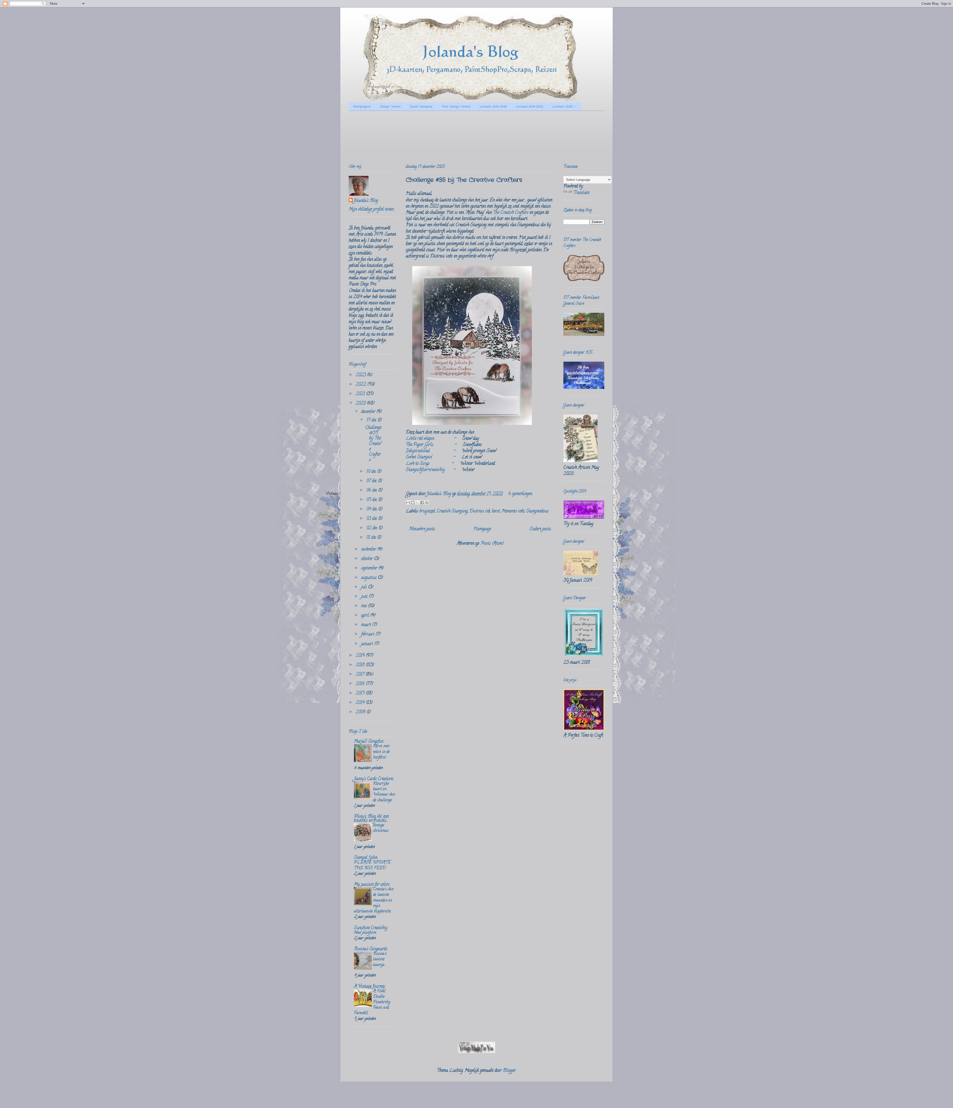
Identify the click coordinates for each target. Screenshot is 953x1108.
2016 (361, 684)
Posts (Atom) (492, 543)
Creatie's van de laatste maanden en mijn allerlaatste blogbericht (373, 900)
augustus (369, 577)
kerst (496, 511)
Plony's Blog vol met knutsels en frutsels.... (371, 818)
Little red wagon (420, 438)
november (369, 549)
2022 (361, 384)
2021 (361, 394)
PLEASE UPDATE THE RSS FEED (372, 865)
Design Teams (390, 106)
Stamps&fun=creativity (425, 470)
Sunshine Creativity (370, 928)
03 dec (372, 518)
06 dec (372, 490)
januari (367, 644)
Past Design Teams (456, 106)
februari (368, 634)
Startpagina (362, 106)
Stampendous (537, 511)
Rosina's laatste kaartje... (380, 959)
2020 (361, 403)
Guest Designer (421, 106)
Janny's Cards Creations (374, 779)
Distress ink (479, 511)
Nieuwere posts (422, 529)
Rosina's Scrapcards (370, 949)
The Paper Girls (419, 445)
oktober (367, 559)
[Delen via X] (417, 502)
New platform (365, 933)
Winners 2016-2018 (493, 106)
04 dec (372, 509)
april (365, 615)
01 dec (371, 537)
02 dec (372, 528)
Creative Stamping (452, 511)
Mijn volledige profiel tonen (371, 209)
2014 (361, 702)
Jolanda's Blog (366, 201)
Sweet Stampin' (419, 457)
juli (364, 587)
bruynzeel (427, 511)
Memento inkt (513, 511)
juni (365, 596)
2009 (361, 712)
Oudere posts (540, 529)
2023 (361, 375)
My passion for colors (372, 884)
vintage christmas (381, 828)
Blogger (509, 1070)
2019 (361, 655)
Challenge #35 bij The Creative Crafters (464, 180)
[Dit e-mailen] (408, 502)
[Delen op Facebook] (422, 502)
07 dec (372, 481)
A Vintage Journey (369, 986)
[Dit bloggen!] (412, 502)
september (369, 568)
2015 (361, 693)
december (368, 412)
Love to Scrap (417, 463)
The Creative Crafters (510, 212)
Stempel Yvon (365, 858)
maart (366, 625)
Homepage (482, 529)
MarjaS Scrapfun (368, 741)
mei (364, 606)
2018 (361, 665)
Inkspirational (418, 451)
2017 (361, 674)
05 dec (372, 500)
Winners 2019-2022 (529, 106)
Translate (581, 193)
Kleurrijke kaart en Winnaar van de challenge (384, 792)
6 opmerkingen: (520, 494)
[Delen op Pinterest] (426, 502)
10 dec (371, 471)
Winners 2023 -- (564, 106)
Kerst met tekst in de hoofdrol (381, 751)
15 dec (371, 420)
